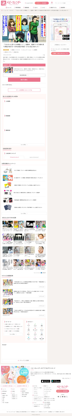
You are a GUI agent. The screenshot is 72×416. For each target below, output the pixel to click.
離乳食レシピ (14, 395)
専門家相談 (18, 7)
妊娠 (18, 328)
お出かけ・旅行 (7, 65)
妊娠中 (3, 397)
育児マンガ (17, 324)
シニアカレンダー (47, 391)
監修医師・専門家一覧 (22, 385)
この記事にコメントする (25, 90)
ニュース (9, 7)
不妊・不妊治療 (5, 402)
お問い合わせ (61, 411)
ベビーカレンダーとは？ (11, 411)
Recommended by (37, 272)
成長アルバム (54, 7)
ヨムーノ (46, 394)
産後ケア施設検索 (25, 392)
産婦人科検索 (24, 394)
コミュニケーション (26, 50)
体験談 (13, 391)
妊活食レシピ (14, 398)
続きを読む (24, 80)
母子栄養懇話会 (47, 407)
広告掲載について (51, 411)
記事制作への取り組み (8, 385)
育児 (3, 400)
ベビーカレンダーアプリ (38, 404)
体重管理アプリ (37, 406)
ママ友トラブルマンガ (10, 328)
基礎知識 (27, 7)
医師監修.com (47, 396)
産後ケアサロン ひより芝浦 (48, 400)
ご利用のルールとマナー (60, 45)
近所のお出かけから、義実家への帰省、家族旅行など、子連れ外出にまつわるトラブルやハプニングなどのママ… (29, 69)
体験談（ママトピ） (16, 50)
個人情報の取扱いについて (25, 411)
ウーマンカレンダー (48, 389)
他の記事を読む (23, 75)
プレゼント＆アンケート (38, 397)
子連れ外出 (16, 52)
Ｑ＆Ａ (36, 7)
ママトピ (11, 10)
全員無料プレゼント (37, 398)
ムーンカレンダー (47, 387)
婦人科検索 (24, 396)
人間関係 (35, 50)
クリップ (42, 286)
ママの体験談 (16, 331)
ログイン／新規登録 (41, 3)
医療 (10, 331)
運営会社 (18, 411)
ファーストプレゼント (38, 400)
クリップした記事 (24, 360)
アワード (35, 389)
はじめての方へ (29, 3)
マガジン (35, 391)
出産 (6, 331)
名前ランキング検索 (37, 387)
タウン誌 (35, 393)
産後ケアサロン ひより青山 (48, 398)
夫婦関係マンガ (8, 326)
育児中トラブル (8, 52)
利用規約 (57, 411)
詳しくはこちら (66, 378)
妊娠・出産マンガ (9, 324)
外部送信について (34, 411)
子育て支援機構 (47, 404)
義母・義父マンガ (18, 326)
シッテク (46, 393)
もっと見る (23, 144)
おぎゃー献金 (46, 405)
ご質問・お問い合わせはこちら (60, 53)
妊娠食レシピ (14, 396)
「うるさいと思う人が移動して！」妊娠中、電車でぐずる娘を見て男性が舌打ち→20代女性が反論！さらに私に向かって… (42, 10)
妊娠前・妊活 (4, 395)
